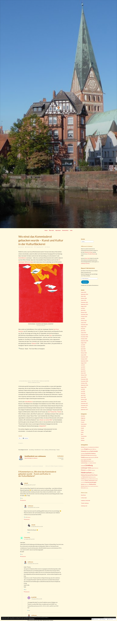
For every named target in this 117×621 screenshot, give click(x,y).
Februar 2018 (84, 399)
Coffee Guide (84, 497)
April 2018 (83, 395)
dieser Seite (87, 258)
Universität (82, 482)
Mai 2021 (83, 328)
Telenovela (82, 480)
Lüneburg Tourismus (85, 263)
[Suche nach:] (87, 241)
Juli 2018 (83, 389)
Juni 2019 (83, 367)
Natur (89, 470)
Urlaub (86, 482)
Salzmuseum (85, 477)
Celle (95, 449)
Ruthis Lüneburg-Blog (59, 113)
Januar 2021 (83, 332)
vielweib (26, 483)
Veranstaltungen (92, 482)
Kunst (42, 449)
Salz (81, 477)
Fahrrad (88, 451)
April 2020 (83, 348)
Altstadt (82, 447)
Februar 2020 (84, 352)
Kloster (82, 459)
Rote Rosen (94, 475)
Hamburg (93, 453)
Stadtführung (83, 478)
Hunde (82, 428)
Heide (88, 455)
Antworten (23, 500)
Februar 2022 (84, 320)
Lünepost (92, 468)
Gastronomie (83, 424)
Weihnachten (92, 484)
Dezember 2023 (84, 302)
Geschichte (83, 426)
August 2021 (83, 326)
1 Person (28, 517)
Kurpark (92, 461)
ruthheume (22, 247)
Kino (94, 457)
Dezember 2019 (84, 356)
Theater (58, 449)
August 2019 (83, 362)
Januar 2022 (83, 322)
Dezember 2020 (84, 334)
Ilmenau (86, 457)
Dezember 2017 (84, 403)
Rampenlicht (42, 426)
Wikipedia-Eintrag (88, 252)
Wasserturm (87, 484)
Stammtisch (87, 478)
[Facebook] (56, 119)
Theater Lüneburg (84, 503)
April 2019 (83, 371)
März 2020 (83, 350)
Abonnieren (85, 282)
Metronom (96, 468)
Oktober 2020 (84, 338)
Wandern (83, 484)
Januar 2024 (83, 300)
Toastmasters (91, 480)
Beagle (86, 449)
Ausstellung (31, 449)
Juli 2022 (83, 318)
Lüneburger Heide (86, 468)
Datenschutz (65, 230)
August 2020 (83, 342)
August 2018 (83, 387)
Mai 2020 (83, 346)
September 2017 (84, 409)
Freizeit (82, 422)
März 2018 (83, 397)
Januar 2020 (83, 354)
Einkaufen (83, 420)
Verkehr (82, 438)
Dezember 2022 (84, 314)
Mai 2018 (83, 393)
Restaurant (88, 475)
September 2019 (84, 360)
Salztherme (90, 477)
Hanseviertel (84, 455)
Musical (87, 470)
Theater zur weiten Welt (45, 420)
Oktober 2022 (84, 316)
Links (71, 230)
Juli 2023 (83, 308)
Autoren (94, 447)
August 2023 (83, 306)
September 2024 (84, 294)
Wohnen (82, 440)
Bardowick (82, 449)
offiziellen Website (92, 253)
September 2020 (84, 340)
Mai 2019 (83, 369)
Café (93, 449)
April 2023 (83, 310)
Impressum (58, 230)
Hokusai (34, 343)
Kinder (82, 430)
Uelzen (96, 480)
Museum (83, 470)
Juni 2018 (83, 391)
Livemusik (83, 465)
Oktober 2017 (84, 407)
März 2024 (83, 296)
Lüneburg (46, 449)
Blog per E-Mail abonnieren (88, 268)
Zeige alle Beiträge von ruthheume (30, 458)
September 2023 (84, 304)
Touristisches (84, 436)
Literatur (94, 462)
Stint (90, 478)
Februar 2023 (84, 312)
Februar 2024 (84, 298)
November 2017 (84, 405)
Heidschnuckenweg (93, 455)
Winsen (89, 486)
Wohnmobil (83, 487)
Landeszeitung (84, 462)
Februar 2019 (84, 375)
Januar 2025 (83, 292)
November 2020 (84, 336)
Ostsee (93, 472)
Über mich (51, 230)
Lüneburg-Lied (84, 505)
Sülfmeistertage (52, 449)
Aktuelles (28, 247)
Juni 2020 (83, 344)
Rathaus (83, 475)
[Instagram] (58, 119)
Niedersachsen (86, 472)
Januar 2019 (83, 377)
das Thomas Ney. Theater (54, 411)
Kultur (32, 247)
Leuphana (91, 462)
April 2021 (83, 330)
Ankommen (86, 447)
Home (46, 230)
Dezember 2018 (84, 379)
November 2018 (84, 381)
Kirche (96, 457)
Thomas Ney (27, 537)
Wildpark (86, 486)
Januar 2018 (83, 401)
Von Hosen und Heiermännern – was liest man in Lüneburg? (30, 466)
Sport (82, 434)
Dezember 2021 (84, 324)
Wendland (83, 486)
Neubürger (93, 470)
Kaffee (89, 457)
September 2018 (84, 385)
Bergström (90, 449)
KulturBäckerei (22, 258)
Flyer (50, 335)
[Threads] (61, 119)
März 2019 (83, 373)
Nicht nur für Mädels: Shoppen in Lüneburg (54, 466)
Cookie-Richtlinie (31, 618)
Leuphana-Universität (85, 500)
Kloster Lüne (86, 459)
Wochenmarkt (93, 486)
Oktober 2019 (84, 358)
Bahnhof (97, 447)
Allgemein (83, 418)
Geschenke (83, 453)
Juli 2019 (83, 365)
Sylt (92, 478)
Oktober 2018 (84, 383)
